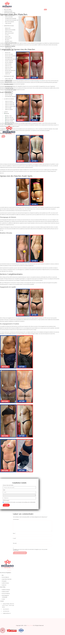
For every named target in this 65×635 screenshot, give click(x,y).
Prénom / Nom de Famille (8, 485)
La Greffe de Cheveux (9, 98)
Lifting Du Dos (8, 68)
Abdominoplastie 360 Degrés (11, 59)
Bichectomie (7, 36)
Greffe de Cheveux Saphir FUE (11, 106)
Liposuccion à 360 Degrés (10, 55)
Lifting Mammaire (9, 16)
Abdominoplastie (8, 57)
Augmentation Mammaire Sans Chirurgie (14, 20)
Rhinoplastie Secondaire (10, 29)
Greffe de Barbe (8, 107)
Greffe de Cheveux (9, 101)
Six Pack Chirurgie (9, 62)
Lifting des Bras (8, 64)
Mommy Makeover (9, 60)
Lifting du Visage (8, 31)
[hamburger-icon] (45, 9)
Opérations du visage (9, 25)
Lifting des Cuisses (9, 67)
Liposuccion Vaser (9, 54)
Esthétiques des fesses (9, 76)
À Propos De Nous (8, 11)
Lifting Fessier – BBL (9, 78)
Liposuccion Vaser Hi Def (10, 70)
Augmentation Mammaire (10, 18)
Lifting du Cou (8, 65)
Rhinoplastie (7, 28)
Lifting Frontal (8, 47)
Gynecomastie (8, 23)
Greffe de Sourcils (9, 109)
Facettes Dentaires (9, 93)
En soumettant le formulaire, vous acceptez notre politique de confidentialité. (19, 502)
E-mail (14, 538)
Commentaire (16, 519)
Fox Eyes (7, 34)
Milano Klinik (30, 625)
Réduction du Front (9, 33)
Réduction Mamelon (9, 21)
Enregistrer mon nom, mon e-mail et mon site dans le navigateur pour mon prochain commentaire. (30, 550)
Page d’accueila (7, 9)
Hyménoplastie (8, 72)
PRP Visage (7, 39)
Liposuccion (7, 52)
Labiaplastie (7, 73)
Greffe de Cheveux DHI (9, 104)
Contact (6, 111)
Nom (14, 533)
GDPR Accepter (6, 500)
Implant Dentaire (8, 94)
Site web (15, 543)
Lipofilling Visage (8, 41)
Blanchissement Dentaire (10, 96)
